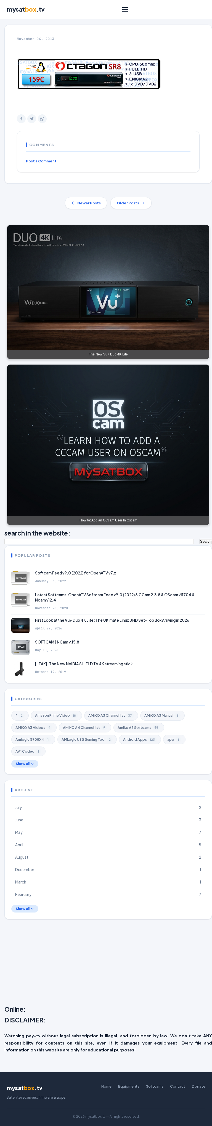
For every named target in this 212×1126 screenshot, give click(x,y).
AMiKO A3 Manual (161, 715)
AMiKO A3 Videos (33, 727)
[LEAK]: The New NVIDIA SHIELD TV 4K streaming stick (84, 663)
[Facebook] (21, 118)
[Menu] (125, 9)
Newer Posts (89, 203)
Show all (23, 764)
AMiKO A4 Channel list (84, 727)
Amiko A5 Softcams (138, 727)
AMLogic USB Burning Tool (86, 739)
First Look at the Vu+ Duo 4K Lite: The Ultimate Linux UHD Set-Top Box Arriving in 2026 (112, 620)
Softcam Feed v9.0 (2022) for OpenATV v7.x (75, 573)
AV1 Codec (27, 751)
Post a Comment (41, 161)
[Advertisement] (108, 963)
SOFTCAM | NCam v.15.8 (57, 642)
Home (106, 1086)
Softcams (154, 1086)
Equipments (128, 1086)
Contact (177, 1086)
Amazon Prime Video (55, 715)
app (173, 739)
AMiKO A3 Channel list (110, 715)
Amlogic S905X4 (32, 739)
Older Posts (128, 203)
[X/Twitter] (31, 118)
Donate (198, 1086)
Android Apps (139, 739)
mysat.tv (26, 9)
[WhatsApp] (42, 118)
